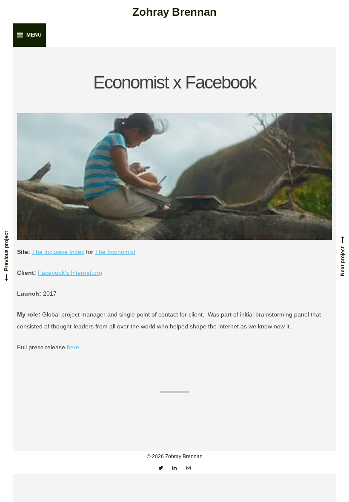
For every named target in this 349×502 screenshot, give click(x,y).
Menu (34, 35)
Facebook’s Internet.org (70, 272)
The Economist (115, 251)
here (73, 347)
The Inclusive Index (58, 251)
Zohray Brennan (174, 12)
